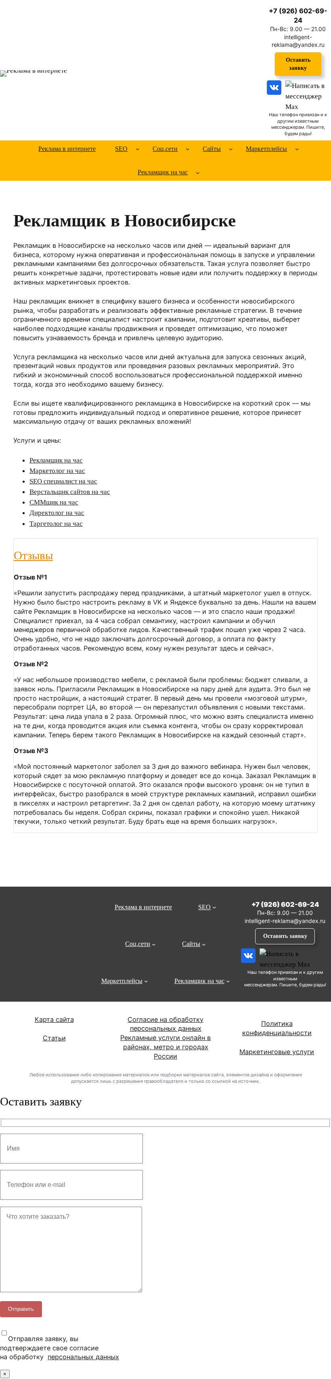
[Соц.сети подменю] (188, 149)
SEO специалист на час (63, 481)
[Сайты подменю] (231, 149)
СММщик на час (53, 502)
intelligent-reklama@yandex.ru (285, 920)
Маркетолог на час (57, 471)
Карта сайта (54, 1019)
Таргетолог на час (56, 523)
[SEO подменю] (138, 149)
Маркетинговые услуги (276, 1052)
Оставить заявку (298, 64)
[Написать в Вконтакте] (274, 94)
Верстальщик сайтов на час (69, 492)
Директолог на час (56, 512)
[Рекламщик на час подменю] (198, 172)
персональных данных (83, 1357)
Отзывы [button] (33, 555)
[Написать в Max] (307, 94)
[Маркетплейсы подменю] (297, 149)
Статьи (54, 1038)
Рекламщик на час (56, 460)
